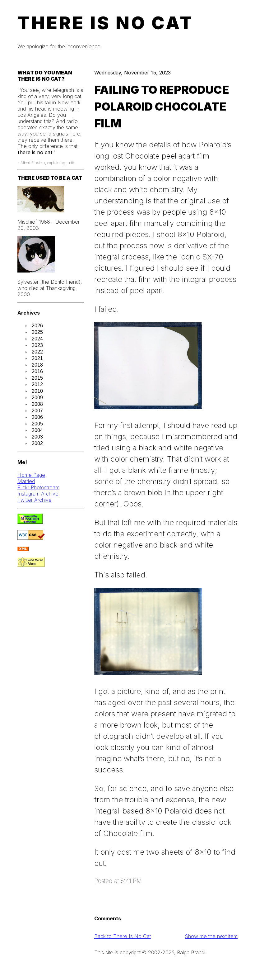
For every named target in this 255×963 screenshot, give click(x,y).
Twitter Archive (34, 500)
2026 (37, 325)
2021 (37, 358)
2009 (37, 397)
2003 (37, 436)
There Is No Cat (105, 23)
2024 (37, 338)
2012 (37, 384)
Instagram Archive (37, 494)
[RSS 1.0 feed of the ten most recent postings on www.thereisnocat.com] (23, 549)
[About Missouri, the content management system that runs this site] (30, 522)
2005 (37, 423)
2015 (37, 378)
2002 (37, 443)
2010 (37, 391)
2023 (37, 345)
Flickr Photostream (38, 487)
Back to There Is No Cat (122, 936)
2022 (37, 351)
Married (26, 481)
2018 (37, 365)
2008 (37, 404)
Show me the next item (211, 936)
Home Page (31, 475)
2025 (37, 332)
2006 (37, 417)
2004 (37, 430)
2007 (37, 410)
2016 (37, 371)
